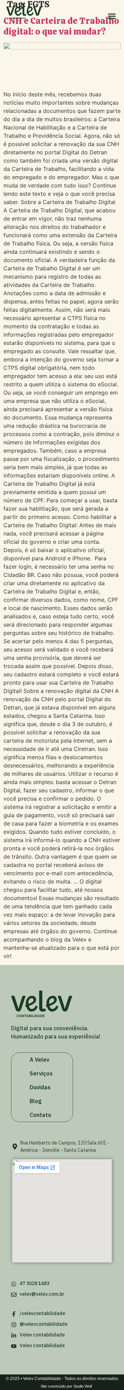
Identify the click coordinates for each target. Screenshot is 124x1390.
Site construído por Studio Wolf (66, 1386)
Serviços (41, 1073)
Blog (35, 1101)
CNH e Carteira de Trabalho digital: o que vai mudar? (61, 26)
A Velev (39, 1059)
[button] (111, 16)
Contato (40, 1114)
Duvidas (40, 1087)
